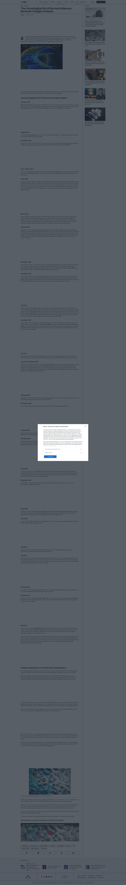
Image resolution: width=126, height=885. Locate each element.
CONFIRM (50, 456)
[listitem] (63, 449)
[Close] (85, 426)
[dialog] (63, 442)
